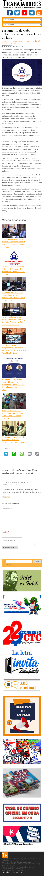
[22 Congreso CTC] (22, 644)
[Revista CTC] (22, 797)
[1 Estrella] (3, 46)
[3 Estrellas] (7, 46)
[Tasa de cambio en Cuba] (22, 821)
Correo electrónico (9, 540)
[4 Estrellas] (9, 46)
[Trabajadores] (5, 855)
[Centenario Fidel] (22, 590)
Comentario (7, 509)
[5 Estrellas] (11, 46)
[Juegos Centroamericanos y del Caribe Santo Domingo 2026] (22, 616)
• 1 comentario (13, 43)
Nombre (5, 532)
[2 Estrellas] (5, 46)
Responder (6, 497)
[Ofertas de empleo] (22, 716)
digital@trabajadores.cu (12, 872)
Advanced (9, 564)
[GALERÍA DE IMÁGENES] (22, 763)
